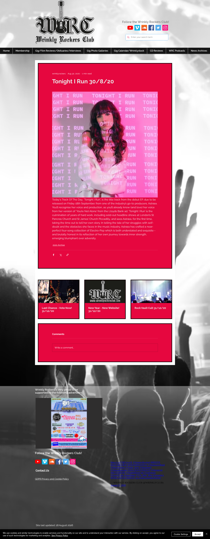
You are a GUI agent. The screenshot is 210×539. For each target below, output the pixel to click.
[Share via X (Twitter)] (60, 254)
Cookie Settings (181, 534)
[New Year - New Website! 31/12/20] (105, 291)
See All (169, 274)
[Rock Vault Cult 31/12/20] (151, 291)
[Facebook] (151, 28)
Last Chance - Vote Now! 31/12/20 (57, 309)
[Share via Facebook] (53, 254)
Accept (198, 534)
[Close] (206, 534)
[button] (69, 423)
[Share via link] (67, 254)
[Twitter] (158, 28)
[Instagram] (165, 28)
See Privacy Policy (59, 535)
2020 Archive (59, 245)
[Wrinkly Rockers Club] (137, 28)
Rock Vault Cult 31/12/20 (150, 307)
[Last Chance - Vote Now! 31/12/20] (58, 291)
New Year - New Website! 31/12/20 (103, 309)
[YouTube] (130, 28)
